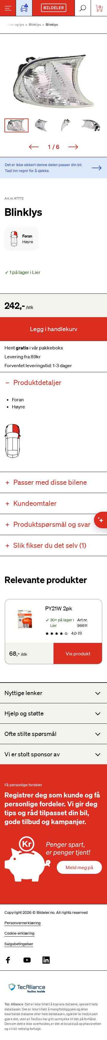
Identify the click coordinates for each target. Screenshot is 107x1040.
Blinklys (35, 24)
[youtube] (27, 960)
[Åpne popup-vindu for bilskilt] (24, 8)
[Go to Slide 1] (16, 125)
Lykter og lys (14, 24)
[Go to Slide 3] (66, 125)
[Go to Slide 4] (90, 125)
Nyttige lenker (23, 692)
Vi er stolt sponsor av (32, 754)
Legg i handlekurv (53, 329)
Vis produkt (78, 654)
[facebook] (8, 960)
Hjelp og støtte (24, 713)
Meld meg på (79, 867)
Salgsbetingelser (18, 943)
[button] (53, 81)
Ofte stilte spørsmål (30, 733)
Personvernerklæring (22, 922)
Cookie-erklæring (19, 933)
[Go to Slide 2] (41, 125)
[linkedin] (46, 960)
